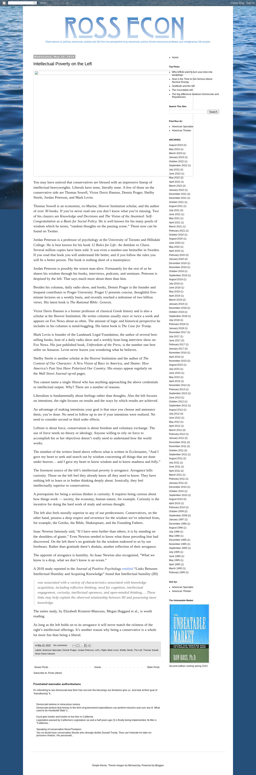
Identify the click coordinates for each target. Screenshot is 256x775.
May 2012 (174, 422)
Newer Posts (41, 667)
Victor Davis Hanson (45, 653)
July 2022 (174, 169)
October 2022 (176, 161)
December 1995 (178, 539)
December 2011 (177, 442)
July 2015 (174, 369)
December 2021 (178, 194)
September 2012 (178, 405)
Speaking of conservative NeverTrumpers (58, 729)
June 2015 (175, 373)
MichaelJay (134, 765)
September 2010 (178, 495)
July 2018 (174, 320)
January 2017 (176, 348)
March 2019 (175, 299)
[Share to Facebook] (86, 645)
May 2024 (174, 149)
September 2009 (178, 515)
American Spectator (51, 650)
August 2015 (176, 364)
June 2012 (175, 417)
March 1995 (175, 568)
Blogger (159, 765)
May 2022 (174, 177)
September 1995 (178, 548)
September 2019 (178, 275)
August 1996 (176, 527)
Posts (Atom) (55, 673)
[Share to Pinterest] (89, 645)
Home (97, 667)
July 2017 (174, 336)
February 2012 (177, 434)
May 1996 (174, 535)
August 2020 (176, 238)
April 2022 (174, 181)
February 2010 (177, 507)
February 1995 (177, 572)
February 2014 (177, 389)
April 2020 (174, 250)
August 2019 (176, 279)
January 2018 (176, 328)
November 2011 (177, 446)
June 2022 (175, 173)
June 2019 (175, 287)
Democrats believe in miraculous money (58, 704)
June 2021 (175, 214)
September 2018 (178, 316)
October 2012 (176, 401)
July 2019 (174, 283)
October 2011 (176, 450)
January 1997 (176, 519)
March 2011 (175, 474)
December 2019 (178, 263)
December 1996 (178, 523)
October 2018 (176, 312)
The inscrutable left (182, 90)
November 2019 (178, 267)
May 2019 (174, 291)
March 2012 (175, 430)
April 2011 (174, 470)
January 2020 (176, 259)
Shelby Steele (126, 650)
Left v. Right (100, 650)
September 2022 (178, 165)
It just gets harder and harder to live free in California (64, 716)
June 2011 (174, 466)
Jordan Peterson (86, 650)
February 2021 (177, 230)
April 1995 (174, 564)
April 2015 (174, 381)
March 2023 (175, 153)
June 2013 (175, 397)
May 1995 (174, 560)
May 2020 (174, 246)
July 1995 (174, 552)
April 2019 (174, 295)
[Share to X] (82, 645)
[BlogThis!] (78, 645)
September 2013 (178, 393)
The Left (138, 650)
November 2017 (178, 332)
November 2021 (178, 198)
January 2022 (176, 190)
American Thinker (181, 130)
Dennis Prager (69, 650)
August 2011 (176, 458)
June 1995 (175, 556)
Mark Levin (113, 650)
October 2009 (176, 511)
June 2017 (175, 340)
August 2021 (176, 206)
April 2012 (174, 426)
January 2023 (176, 157)
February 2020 (177, 255)
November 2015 (178, 360)
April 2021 (174, 222)
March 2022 (175, 185)
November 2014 (178, 385)
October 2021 (176, 202)
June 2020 (175, 243)
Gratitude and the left (183, 86)
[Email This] (74, 645)
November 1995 (178, 544)
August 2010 (176, 499)
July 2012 (174, 413)
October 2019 (176, 271)
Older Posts (153, 667)
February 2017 (177, 344)
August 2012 (176, 409)
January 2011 (176, 483)
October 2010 (176, 491)
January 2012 (176, 438)
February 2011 (177, 478)
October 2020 (176, 234)
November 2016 (178, 352)
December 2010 (178, 487)
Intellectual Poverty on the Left (62, 63)
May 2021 (174, 218)
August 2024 (176, 145)
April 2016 (174, 356)
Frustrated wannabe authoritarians (57, 684)
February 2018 (177, 324)
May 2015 (174, 377)
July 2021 (174, 210)
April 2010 (174, 503)
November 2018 (178, 308)
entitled (128, 569)
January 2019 (176, 304)
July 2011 (174, 462)
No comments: (60, 645)
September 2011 (178, 454)
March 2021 (175, 226)
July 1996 (174, 531)
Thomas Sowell (150, 650)
